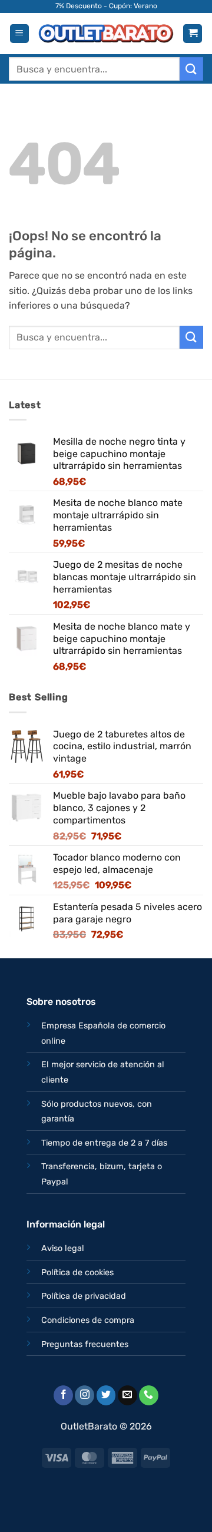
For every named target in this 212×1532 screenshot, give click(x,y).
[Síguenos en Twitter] (106, 1395)
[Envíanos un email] (127, 1395)
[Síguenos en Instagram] (84, 1395)
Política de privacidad (83, 1296)
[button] (19, 34)
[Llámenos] (148, 1395)
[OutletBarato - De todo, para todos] (106, 33)
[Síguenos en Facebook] (63, 1395)
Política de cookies (77, 1273)
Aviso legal (62, 1248)
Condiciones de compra (87, 1320)
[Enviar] (191, 68)
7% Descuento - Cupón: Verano (106, 6)
